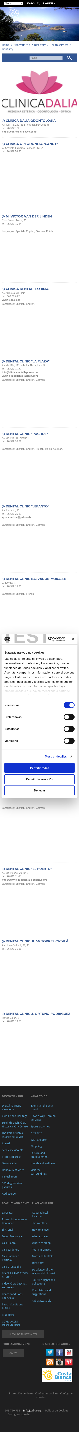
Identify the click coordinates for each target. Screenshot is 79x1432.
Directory (40, 45)
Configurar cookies (47, 1393)
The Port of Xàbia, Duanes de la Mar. (13, 1135)
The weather (39, 1223)
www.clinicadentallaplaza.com (20, 375)
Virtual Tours (9, 1176)
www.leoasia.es (11, 299)
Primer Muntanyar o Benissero (14, 1221)
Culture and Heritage (14, 1116)
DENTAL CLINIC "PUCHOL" (27, 434)
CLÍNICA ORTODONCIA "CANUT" (32, 144)
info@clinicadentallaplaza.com (20, 372)
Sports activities (40, 1126)
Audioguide (9, 1193)
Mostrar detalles (56, 756)
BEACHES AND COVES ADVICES (15, 1275)
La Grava (7, 1212)
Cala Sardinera (10, 1249)
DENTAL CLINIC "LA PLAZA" (27, 361)
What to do (39, 1096)
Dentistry (7, 49)
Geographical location (40, 1214)
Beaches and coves (15, 1203)
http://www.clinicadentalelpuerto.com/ (24, 879)
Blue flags (8, 1315)
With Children (39, 1139)
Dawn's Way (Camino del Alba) (43, 1118)
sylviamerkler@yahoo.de (16, 517)
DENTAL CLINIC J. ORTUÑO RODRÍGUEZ (38, 1014)
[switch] (69, 717)
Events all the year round (42, 1107)
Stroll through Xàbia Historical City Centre (15, 1124)
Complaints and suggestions (41, 1292)
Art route (36, 1133)
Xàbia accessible (41, 1300)
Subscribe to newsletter (23, 1334)
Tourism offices (41, 1249)
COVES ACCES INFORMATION (11, 1323)
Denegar (39, 790)
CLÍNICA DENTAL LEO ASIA (27, 289)
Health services (59, 45)
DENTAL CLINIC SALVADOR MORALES (36, 579)
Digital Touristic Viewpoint (11, 1107)
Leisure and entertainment (40, 1155)
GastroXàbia (9, 1163)
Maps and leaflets (42, 1256)
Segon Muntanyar (12, 1236)
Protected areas (11, 1157)
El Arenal (7, 1229)
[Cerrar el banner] (73, 639)
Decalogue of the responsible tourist (43, 1271)
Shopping (36, 1146)
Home (5, 45)
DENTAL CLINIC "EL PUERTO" (29, 869)
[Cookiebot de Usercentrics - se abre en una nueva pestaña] (49, 639)
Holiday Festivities (13, 1170)
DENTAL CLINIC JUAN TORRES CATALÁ (37, 941)
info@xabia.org (32, 1410)
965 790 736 (12, 1410)
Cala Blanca (9, 1243)
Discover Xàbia (13, 1096)
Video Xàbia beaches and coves (14, 1285)
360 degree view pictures (12, 1185)
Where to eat (40, 1236)
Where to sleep (41, 1243)
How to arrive (40, 1229)
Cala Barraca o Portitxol (10, 1258)
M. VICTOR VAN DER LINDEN (29, 216)
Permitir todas (39, 768)
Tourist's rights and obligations (43, 1281)
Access (13, 1353)
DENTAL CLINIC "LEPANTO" (27, 506)
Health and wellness (43, 1163)
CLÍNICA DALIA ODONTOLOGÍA (31, 121)
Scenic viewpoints (12, 1150)
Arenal (6, 1143)
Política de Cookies (56, 1410)
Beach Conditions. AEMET (13, 1306)
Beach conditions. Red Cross (12, 1296)
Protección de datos (21, 1393)
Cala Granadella (11, 1266)
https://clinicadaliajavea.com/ (19, 131)
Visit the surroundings (39, 1172)
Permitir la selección (39, 779)
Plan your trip (21, 45)
